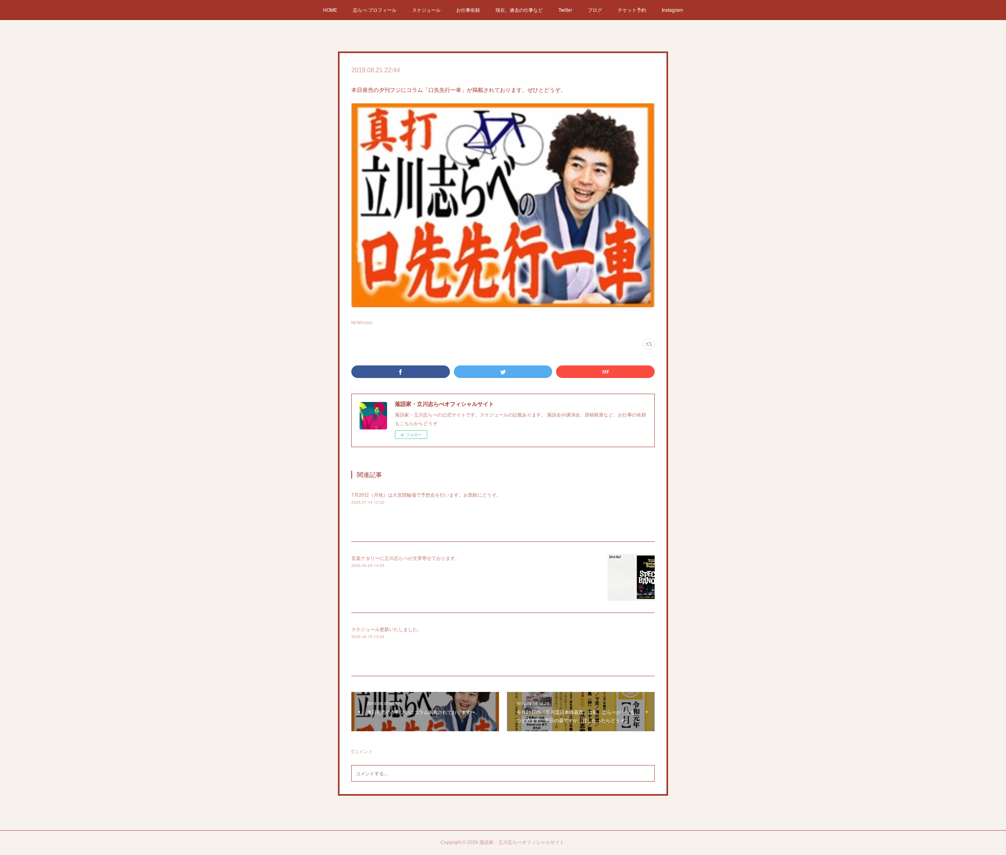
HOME (330, 9)
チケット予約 (632, 9)
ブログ (595, 9)
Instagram (672, 9)
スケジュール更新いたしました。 (386, 629)
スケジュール (426, 9)
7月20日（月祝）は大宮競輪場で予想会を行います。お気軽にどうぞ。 (426, 494)
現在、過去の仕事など (519, 9)
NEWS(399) (362, 322)
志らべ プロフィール (375, 9)
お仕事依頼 (468, 9)
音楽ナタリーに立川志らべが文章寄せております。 (405, 557)
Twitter (565, 9)
